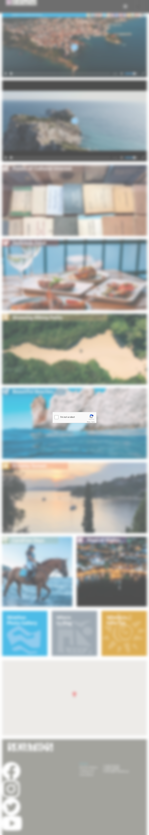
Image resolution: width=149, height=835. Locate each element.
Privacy (88, 422)
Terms (93, 422)
